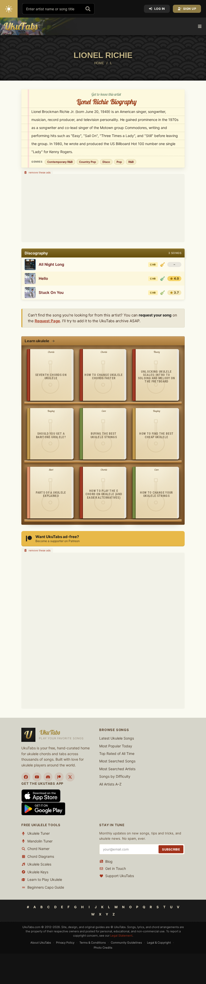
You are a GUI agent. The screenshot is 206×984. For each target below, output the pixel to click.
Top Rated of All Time (116, 753)
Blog (109, 861)
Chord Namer (38, 848)
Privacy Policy (65, 942)
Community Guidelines (126, 942)
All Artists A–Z (110, 784)
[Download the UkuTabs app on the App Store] (41, 795)
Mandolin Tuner (40, 841)
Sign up (189, 9)
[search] (88, 9)
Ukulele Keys (37, 872)
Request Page (47, 320)
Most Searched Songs (117, 761)
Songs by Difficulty (114, 776)
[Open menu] (199, 26)
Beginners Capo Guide (45, 887)
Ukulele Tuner (38, 833)
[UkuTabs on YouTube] (36, 776)
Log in (159, 9)
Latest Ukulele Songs (116, 738)
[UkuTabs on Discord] (48, 776)
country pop (87, 162)
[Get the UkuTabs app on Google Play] (43, 808)
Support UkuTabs (119, 876)
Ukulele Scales (39, 864)
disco (106, 162)
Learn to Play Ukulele (44, 879)
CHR (153, 264)
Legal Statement (121, 935)
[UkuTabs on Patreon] (59, 776)
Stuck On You (51, 292)
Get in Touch (115, 868)
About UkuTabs (40, 942)
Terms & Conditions (92, 942)
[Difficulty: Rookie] (162, 292)
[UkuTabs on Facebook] (25, 776)
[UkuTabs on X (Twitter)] (70, 776)
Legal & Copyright (159, 942)
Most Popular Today (115, 746)
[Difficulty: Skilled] (162, 264)
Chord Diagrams (40, 856)
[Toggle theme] (9, 9)
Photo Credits (103, 947)
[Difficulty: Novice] (162, 278)
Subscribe (171, 849)
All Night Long (51, 264)
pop (119, 162)
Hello (43, 278)
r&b (131, 162)
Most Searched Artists (117, 769)
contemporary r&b (60, 162)
